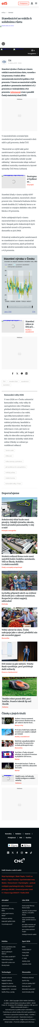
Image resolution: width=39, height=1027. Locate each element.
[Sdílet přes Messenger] (22, 373)
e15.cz (3, 12)
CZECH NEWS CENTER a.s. (27, 1000)
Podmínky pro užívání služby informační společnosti (19, 1012)
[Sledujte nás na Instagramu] (22, 852)
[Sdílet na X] (17, 373)
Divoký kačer (6, 965)
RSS (20, 838)
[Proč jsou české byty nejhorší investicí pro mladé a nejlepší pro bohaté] (8, 733)
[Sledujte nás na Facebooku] (17, 852)
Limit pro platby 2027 (28, 983)
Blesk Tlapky (20, 876)
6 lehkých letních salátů (29, 934)
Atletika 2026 (26, 961)
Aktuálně (5, 900)
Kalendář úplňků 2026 (8, 921)
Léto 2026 (25, 900)
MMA (23, 947)
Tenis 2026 (25, 955)
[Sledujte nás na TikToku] (31, 852)
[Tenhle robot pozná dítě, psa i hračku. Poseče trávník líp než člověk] (19, 686)
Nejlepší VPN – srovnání (9, 989)
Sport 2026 (26, 941)
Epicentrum (5, 906)
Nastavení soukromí (12, 1017)
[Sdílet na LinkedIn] (26, 373)
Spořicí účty (25, 980)
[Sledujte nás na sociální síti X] (12, 852)
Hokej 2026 (25, 952)
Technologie (6, 972)
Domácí (10, 12)
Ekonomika (26, 972)
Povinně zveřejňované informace (24, 1022)
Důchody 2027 (26, 986)
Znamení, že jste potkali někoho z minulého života (29, 913)
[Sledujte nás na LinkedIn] (8, 852)
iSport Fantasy (13, 880)
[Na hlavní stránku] (4, 3)
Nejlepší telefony (7, 980)
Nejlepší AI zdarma (7, 983)
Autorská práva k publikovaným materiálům (19, 1010)
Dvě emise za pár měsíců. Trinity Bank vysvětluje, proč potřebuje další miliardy (17, 666)
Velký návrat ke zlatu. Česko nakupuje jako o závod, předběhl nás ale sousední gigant (19, 632)
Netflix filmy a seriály (8, 992)
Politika (4, 941)
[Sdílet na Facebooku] (12, 373)
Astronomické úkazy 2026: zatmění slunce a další (29, 920)
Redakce (18, 834)
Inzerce (27, 834)
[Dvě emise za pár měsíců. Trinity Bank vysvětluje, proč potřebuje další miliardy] (19, 651)
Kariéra (28, 838)
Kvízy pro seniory (7, 918)
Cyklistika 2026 (26, 964)
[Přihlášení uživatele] (32, 3)
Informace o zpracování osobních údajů (16, 1014)
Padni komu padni (7, 959)
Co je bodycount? (7, 924)
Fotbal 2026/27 (26, 950)
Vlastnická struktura (26, 1017)
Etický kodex (8, 1022)
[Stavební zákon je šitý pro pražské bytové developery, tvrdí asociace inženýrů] (13, 326)
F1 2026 (24, 958)
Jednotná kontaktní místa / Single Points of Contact (19, 1019)
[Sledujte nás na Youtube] (26, 852)
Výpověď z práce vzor (8, 962)
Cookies (32, 1014)
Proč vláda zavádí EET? (8, 957)
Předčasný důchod (28, 978)
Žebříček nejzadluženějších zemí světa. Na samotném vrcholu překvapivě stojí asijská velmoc (25, 743)
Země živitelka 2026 (28, 992)
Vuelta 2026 (24, 893)
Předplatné (12, 838)
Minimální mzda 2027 (28, 989)
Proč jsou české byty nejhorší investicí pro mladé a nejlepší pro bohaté (25, 732)
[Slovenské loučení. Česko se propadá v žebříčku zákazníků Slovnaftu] (8, 767)
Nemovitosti (12, 883)
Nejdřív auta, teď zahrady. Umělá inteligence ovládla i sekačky (25, 778)
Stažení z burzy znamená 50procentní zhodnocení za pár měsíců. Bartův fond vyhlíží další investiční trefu (25, 721)
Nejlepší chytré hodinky (9, 986)
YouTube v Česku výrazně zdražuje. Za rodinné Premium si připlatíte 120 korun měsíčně (26, 754)
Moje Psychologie (8, 876)
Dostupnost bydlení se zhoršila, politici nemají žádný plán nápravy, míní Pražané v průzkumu (32, 179)
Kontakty (8, 834)
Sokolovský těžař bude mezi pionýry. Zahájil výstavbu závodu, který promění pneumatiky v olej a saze (18, 523)
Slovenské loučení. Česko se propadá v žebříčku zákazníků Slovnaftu (26, 766)
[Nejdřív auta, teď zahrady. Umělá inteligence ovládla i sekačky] (8, 779)
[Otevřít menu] (36, 3)
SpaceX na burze (7, 978)
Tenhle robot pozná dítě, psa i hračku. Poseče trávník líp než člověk (16, 701)
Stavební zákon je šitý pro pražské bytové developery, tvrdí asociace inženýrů (31, 324)
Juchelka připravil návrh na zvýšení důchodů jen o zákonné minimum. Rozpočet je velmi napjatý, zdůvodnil (19, 597)
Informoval (15, 92)
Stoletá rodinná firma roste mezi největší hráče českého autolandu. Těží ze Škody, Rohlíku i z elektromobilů (18, 560)
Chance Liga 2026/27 (11, 893)
